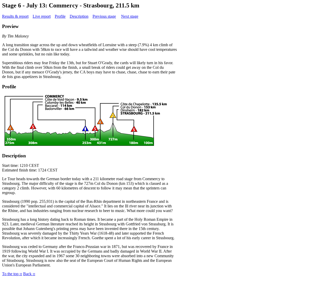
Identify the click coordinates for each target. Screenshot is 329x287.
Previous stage (104, 16)
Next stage (129, 16)
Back (29, 274)
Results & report (15, 16)
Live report (42, 16)
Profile (60, 16)
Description (79, 16)
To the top (12, 274)
